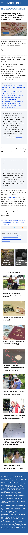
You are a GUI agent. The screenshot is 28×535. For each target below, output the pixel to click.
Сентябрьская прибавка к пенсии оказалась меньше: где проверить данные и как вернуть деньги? (14, 393)
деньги (11, 220)
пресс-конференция (8, 222)
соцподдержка (6, 224)
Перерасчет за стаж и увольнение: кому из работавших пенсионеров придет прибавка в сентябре (14, 417)
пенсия (16, 220)
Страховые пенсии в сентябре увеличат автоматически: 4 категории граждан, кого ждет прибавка (13, 294)
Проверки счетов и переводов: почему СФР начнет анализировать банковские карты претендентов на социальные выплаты (14, 442)
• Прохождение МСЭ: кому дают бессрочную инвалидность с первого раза (13, 87)
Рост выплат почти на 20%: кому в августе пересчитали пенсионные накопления (13, 319)
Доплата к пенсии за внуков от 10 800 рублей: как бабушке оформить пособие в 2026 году (13, 343)
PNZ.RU (3, 8)
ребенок (18, 222)
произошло (11, 197)
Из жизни (8, 8)
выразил (19, 137)
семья (23, 222)
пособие (22, 220)
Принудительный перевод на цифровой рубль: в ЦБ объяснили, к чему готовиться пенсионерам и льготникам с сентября (14, 368)
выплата (4, 220)
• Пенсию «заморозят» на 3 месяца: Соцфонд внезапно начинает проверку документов (13, 97)
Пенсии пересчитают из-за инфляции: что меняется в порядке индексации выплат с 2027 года (14, 466)
